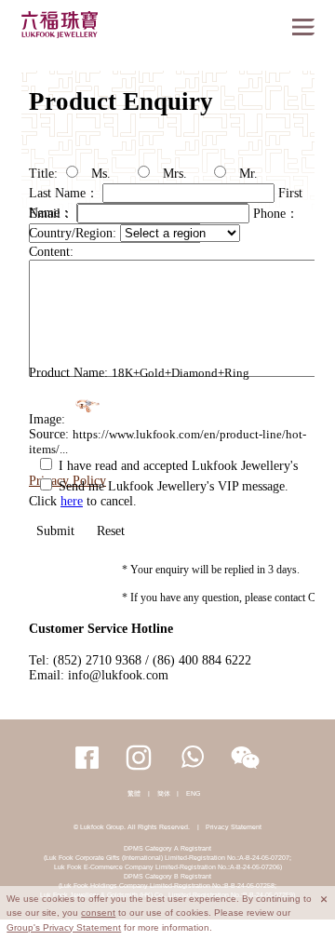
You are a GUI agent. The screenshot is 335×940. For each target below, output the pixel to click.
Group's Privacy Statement (64, 927)
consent (98, 912)
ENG (193, 793)
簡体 (163, 793)
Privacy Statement (233, 827)
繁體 (134, 793)
